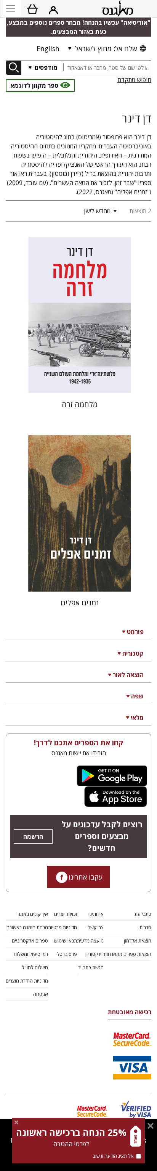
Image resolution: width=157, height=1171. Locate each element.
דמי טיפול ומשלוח (31, 954)
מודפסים (45, 67)
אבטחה (40, 994)
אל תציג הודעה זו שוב (113, 1155)
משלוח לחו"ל (35, 967)
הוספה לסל (79, 381)
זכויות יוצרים (65, 913)
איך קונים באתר (33, 913)
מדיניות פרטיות (62, 927)
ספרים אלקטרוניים (30, 940)
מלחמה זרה (80, 404)
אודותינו (96, 913)
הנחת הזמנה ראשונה (27, 927)
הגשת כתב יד (91, 967)
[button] (63, 210)
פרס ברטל (67, 954)
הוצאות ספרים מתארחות (127, 954)
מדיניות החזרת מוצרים (27, 980)
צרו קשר (96, 927)
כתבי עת (143, 913)
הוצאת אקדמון (137, 940)
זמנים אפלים (79, 602)
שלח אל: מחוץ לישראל (106, 48)
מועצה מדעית (90, 940)
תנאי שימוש (65, 940)
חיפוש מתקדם (134, 80)
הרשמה (33, 836)
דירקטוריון (94, 954)
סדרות (145, 927)
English (48, 48)
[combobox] (107, 68)
